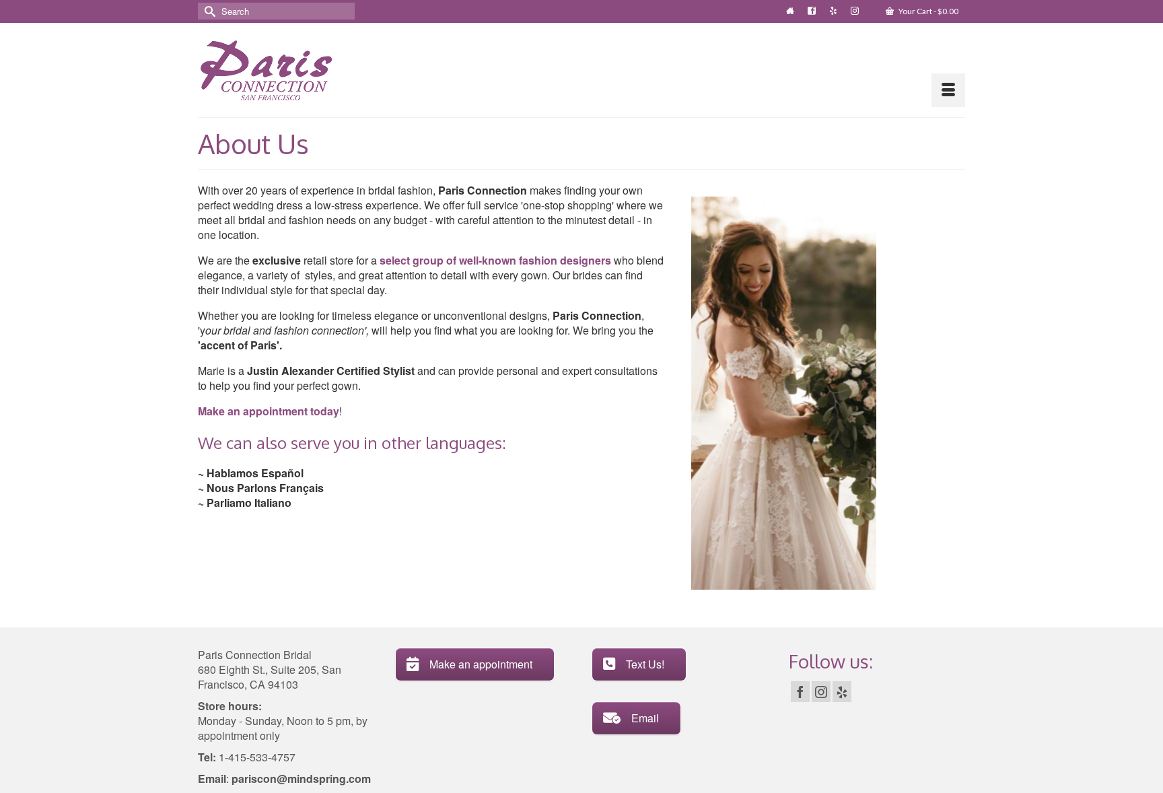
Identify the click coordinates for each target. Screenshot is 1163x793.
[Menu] (948, 90)
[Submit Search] (208, 11)
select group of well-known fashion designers (495, 260)
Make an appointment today (268, 411)
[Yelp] (842, 692)
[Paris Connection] (286, 70)
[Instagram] (821, 692)
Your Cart (927, 11)
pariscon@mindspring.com (300, 778)
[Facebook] (800, 692)
